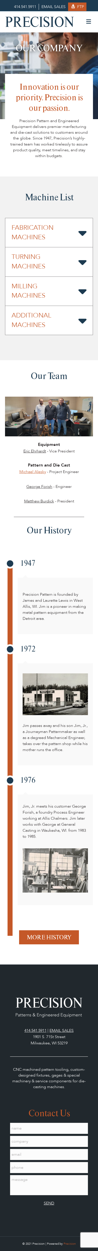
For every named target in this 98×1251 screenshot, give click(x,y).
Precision (70, 1244)
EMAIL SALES (53, 7)
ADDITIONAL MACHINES (31, 320)
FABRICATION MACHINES (33, 232)
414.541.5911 (25, 7)
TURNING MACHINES (28, 261)
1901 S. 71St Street (49, 1037)
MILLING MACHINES (28, 291)
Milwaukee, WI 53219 (49, 1043)
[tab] (49, 232)
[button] (49, 937)
